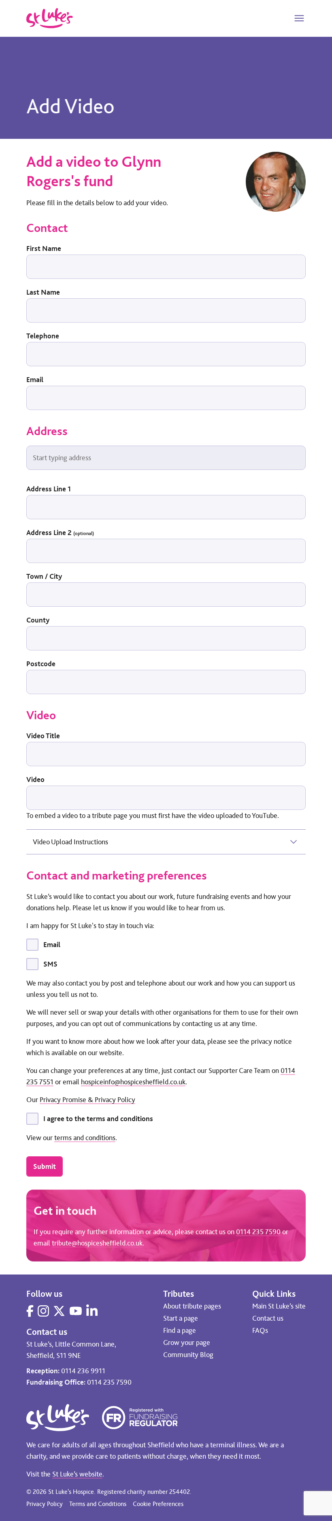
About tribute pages (192, 1306)
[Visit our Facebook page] (30, 1310)
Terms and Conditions (97, 1504)
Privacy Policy (44, 1504)
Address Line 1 (48, 488)
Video (35, 779)
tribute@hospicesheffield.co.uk (97, 1242)
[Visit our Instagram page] (43, 1310)
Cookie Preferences (158, 1504)
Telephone (42, 335)
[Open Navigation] (299, 18)
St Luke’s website (77, 1474)
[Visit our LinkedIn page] (92, 1310)
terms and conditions (84, 1137)
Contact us (267, 1318)
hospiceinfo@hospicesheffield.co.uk (133, 1081)
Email (34, 379)
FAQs (260, 1330)
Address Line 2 (60, 532)
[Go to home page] (49, 18)
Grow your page (186, 1342)
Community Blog (188, 1354)
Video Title (43, 735)
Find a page (179, 1330)
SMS (50, 964)
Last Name (43, 292)
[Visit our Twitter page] (59, 1311)
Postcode (40, 663)
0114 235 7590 (258, 1231)
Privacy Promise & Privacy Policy (87, 1099)
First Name (43, 248)
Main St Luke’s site (279, 1306)
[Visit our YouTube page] (75, 1311)
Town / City (44, 576)
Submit (44, 1166)
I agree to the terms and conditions (98, 1118)
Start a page (180, 1318)
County (37, 620)
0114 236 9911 (83, 1370)
